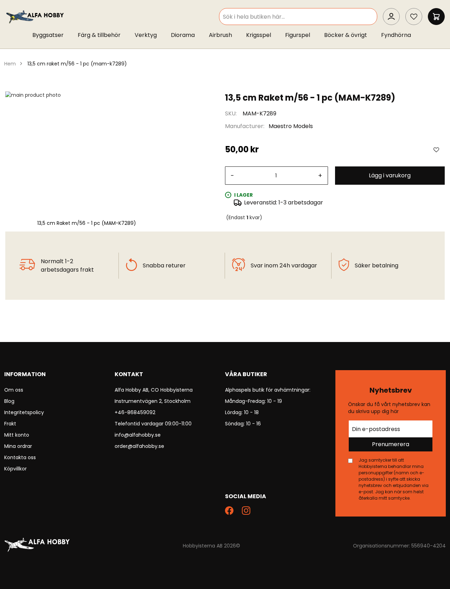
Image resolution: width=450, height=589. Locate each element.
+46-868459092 (135, 412)
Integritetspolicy (24, 412)
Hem (10, 63)
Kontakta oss (20, 457)
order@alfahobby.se (139, 446)
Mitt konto (16, 434)
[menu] (225, 37)
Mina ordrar (18, 446)
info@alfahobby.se (138, 434)
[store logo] (35, 16)
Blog (9, 401)
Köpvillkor (15, 468)
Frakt (10, 423)
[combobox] (298, 16)
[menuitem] (51, 35)
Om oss (13, 389)
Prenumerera (390, 444)
